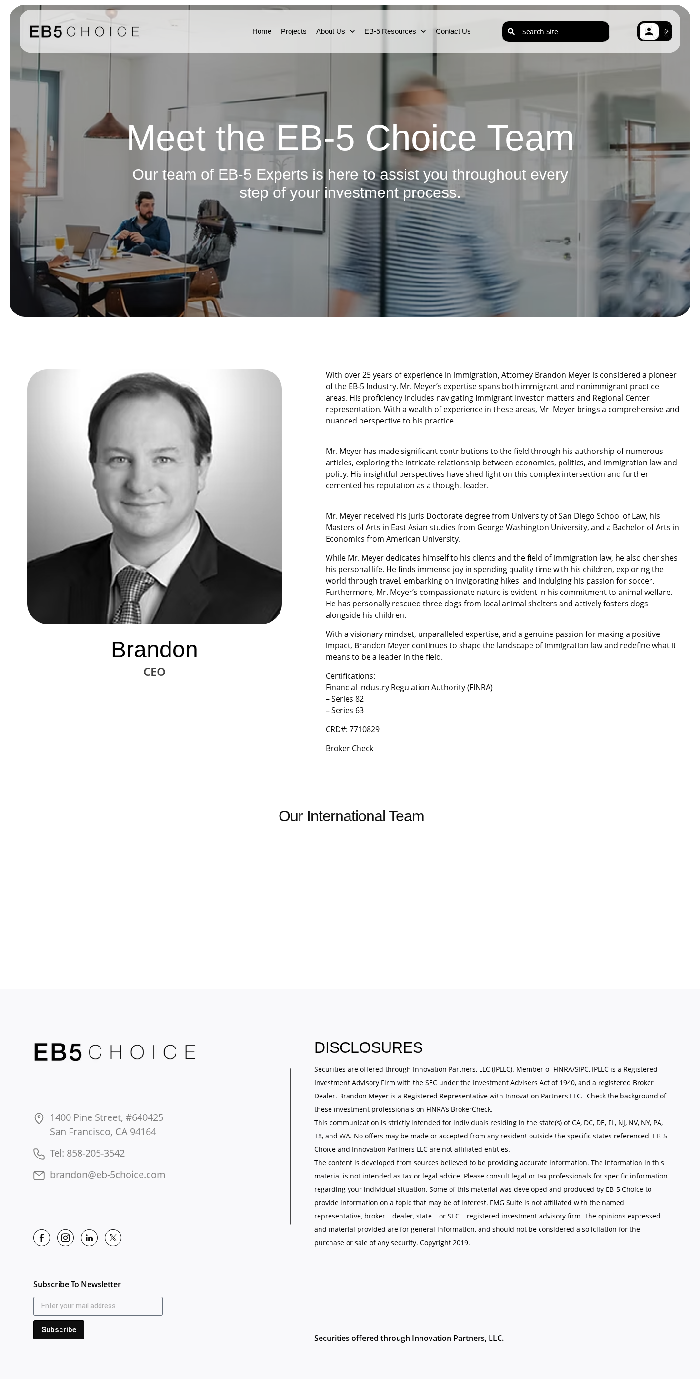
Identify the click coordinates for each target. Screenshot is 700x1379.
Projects (294, 31)
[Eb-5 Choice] (86, 31)
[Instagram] (65, 1237)
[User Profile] (654, 31)
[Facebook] (41, 1237)
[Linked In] (89, 1237)
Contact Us (453, 31)
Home (261, 31)
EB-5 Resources (390, 31)
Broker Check (349, 748)
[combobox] (556, 31)
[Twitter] (113, 1237)
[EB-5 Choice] (117, 1052)
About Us (330, 31)
